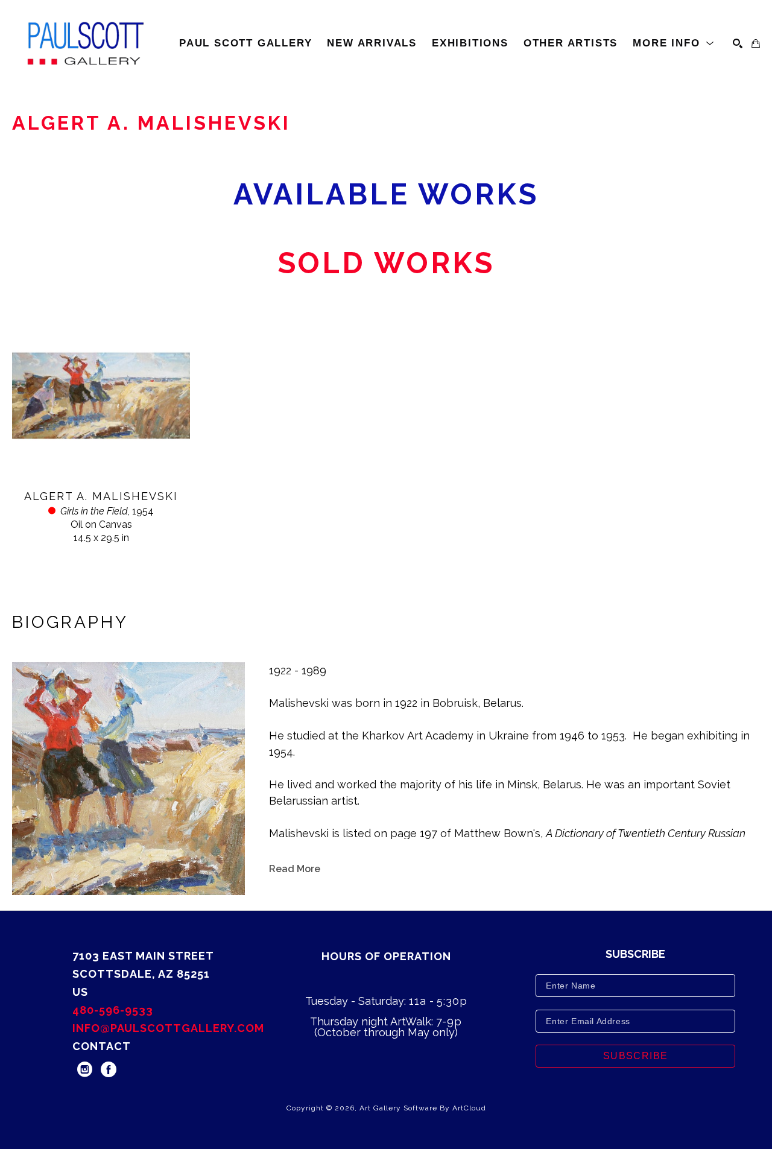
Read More (294, 869)
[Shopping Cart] (755, 43)
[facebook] (108, 1069)
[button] (674, 43)
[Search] (737, 43)
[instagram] (84, 1069)
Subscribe (635, 1056)
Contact (101, 1046)
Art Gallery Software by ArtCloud (422, 1108)
